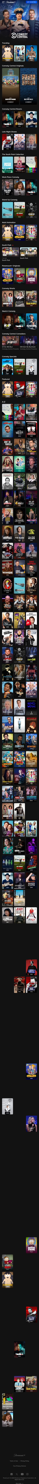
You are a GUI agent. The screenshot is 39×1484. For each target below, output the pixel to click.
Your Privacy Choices (19, 1466)
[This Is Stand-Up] (19, 1332)
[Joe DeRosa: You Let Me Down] (7, 933)
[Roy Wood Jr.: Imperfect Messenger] (19, 1210)
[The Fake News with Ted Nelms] (19, 794)
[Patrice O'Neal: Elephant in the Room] (7, 1158)
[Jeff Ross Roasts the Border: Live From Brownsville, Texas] (19, 898)
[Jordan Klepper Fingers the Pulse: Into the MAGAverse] (7, 985)
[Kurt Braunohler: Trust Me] (19, 1019)
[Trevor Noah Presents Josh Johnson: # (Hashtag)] (31, 1367)
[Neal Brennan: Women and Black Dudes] (31, 1106)
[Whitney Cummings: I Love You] (31, 1401)
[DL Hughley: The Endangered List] (19, 690)
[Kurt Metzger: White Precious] (31, 1019)
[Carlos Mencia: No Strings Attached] (31, 551)
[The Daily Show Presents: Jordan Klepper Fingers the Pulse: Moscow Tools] (19, 985)
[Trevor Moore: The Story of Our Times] (19, 1367)
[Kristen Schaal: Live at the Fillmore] (31, 1002)
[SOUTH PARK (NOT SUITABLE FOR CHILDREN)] (31, 1245)
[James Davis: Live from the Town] (31, 846)
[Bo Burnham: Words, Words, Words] (19, 516)
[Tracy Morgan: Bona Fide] (31, 1349)
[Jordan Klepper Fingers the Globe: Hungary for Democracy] (19, 967)
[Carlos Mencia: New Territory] (19, 551)
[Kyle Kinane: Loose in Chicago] (19, 1037)
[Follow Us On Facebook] (12, 1474)
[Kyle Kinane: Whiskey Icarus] (31, 1037)
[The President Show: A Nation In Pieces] (31, 1176)
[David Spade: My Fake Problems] (7, 724)
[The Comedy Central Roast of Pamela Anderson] (19, 638)
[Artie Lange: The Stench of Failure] (19, 481)
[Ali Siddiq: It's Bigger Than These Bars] (19, 429)
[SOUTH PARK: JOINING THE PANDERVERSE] (19, 1245)
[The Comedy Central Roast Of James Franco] (31, 620)
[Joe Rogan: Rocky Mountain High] (31, 933)
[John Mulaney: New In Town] (7, 950)
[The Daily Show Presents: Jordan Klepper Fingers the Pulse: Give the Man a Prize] (31, 1315)
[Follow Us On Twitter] (16, 1474)
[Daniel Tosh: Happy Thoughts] (19, 707)
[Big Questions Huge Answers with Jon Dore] (7, 516)
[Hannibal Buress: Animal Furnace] (19, 811)
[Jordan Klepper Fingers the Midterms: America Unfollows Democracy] (31, 967)
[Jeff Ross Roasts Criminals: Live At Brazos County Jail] (7, 898)
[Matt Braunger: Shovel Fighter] (7, 1072)
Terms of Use (14, 1461)
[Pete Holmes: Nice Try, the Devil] (19, 1176)
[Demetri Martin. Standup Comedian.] (31, 724)
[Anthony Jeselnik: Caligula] (31, 464)
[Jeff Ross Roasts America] (19, 881)
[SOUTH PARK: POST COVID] (31, 1228)
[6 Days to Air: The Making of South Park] (7, 412)
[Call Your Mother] (31, 533)
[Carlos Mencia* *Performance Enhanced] (7, 551)
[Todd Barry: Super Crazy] (7, 1349)
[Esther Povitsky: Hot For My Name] (19, 776)
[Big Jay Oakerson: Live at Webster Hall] (31, 499)
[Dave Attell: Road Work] (31, 707)
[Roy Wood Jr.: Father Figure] (7, 1210)
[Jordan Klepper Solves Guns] (7, 967)
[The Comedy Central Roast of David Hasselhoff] (7, 620)
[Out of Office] (31, 1141)
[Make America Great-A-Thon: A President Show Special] (19, 1054)
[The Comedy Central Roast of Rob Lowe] (31, 638)
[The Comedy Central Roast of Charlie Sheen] (31, 603)
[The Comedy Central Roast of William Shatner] (7, 655)
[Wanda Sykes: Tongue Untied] (19, 1401)
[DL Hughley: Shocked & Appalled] (7, 690)
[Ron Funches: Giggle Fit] (31, 1193)
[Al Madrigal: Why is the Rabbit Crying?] (7, 429)
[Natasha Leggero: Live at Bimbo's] (31, 1089)
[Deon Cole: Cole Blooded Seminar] (19, 742)
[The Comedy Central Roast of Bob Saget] (7, 603)
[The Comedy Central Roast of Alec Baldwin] (31, 586)
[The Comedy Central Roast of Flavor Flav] (19, 620)
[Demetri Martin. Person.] (19, 724)
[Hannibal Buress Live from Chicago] (31, 811)
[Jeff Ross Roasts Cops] (31, 881)
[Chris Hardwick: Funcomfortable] (31, 568)
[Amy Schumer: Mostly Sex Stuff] (7, 464)
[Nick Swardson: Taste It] (19, 1124)
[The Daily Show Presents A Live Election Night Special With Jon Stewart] (31, 690)
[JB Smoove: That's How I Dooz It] (19, 846)
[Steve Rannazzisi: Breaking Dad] (19, 1280)
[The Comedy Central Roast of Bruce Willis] (19, 603)
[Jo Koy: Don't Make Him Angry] (19, 915)
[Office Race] (19, 1141)
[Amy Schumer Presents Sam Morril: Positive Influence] (31, 447)
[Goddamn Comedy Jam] (31, 794)
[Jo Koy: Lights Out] (31, 915)
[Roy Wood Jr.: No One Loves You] (31, 1210)
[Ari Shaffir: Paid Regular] (7, 481)
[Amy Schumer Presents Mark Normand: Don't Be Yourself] (7, 447)
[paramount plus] (10, 2)
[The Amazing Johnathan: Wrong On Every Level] (31, 429)
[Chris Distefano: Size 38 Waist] (19, 568)
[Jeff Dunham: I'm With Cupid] (19, 863)
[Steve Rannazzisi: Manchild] (31, 1280)
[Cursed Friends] (31, 672)
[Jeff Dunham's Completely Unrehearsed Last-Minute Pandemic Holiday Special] (31, 863)
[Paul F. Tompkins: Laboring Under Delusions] (31, 1158)
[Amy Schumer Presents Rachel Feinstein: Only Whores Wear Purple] (19, 447)
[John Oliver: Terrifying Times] (31, 950)
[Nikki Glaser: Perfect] (31, 1124)
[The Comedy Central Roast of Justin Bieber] (7, 638)
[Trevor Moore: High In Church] (7, 1367)
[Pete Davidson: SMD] (7, 1176)
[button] (3, 2)
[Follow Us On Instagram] (27, 1474)
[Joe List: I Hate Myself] (19, 933)
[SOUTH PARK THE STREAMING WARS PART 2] (7, 1245)
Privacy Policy (25, 1461)
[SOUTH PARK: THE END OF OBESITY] (7, 1262)
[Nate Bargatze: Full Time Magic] (7, 1106)
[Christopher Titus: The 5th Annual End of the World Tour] (7, 586)
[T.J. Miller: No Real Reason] (19, 1297)
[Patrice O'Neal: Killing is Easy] (19, 1158)
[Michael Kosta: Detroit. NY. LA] (19, 1072)
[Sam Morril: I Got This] (19, 1262)
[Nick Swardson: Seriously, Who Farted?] (7, 1124)
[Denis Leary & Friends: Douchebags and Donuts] (7, 742)
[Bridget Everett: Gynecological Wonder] (31, 516)
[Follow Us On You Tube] (22, 1474)
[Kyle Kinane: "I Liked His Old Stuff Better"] (7, 1037)
